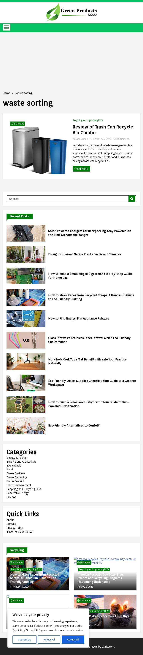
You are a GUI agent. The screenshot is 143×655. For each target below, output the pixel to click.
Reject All (49, 639)
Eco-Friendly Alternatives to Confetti (74, 425)
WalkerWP (108, 646)
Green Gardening (17, 477)
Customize (24, 639)
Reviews (11, 497)
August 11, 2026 (21, 586)
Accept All (73, 639)
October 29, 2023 (102, 138)
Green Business (16, 473)
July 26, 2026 (86, 586)
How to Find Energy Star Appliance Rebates (78, 318)
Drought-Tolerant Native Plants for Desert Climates (84, 254)
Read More (81, 168)
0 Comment (122, 138)
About (10, 520)
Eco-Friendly (14, 465)
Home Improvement (19, 485)
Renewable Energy (18, 493)
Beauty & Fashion (17, 457)
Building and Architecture (21, 461)
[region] (48, 628)
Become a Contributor (20, 531)
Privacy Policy (15, 527)
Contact (11, 523)
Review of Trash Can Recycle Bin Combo (103, 129)
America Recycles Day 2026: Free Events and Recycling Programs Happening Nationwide (100, 578)
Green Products (16, 481)
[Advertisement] (71, 60)
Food (10, 469)
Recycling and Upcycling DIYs (88, 120)
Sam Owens (81, 138)
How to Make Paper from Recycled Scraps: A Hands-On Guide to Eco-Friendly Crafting (34, 578)
